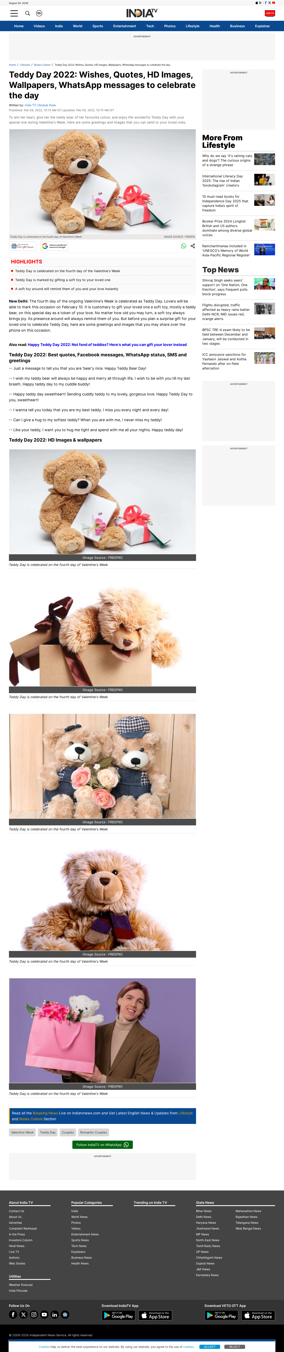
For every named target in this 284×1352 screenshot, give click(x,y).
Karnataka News (207, 1275)
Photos (170, 26)
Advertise (15, 1222)
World (77, 26)
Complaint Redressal (23, 1228)
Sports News (80, 1240)
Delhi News (203, 1217)
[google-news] (65, 1314)
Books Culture (42, 64)
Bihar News (203, 1211)
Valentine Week (22, 1132)
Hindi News (16, 1246)
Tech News (78, 1246)
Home (18, 26)
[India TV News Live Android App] (118, 1315)
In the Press (17, 1234)
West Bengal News (248, 1228)
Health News (80, 1263)
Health (215, 26)
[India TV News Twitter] (269, 2)
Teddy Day (48, 1132)
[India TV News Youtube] (273, 2)
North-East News (207, 1240)
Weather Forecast (21, 1285)
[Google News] (22, 246)
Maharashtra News (248, 1211)
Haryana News (206, 1222)
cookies (188, 1346)
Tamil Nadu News (208, 1246)
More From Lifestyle (222, 141)
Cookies (44, 1346)
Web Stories (17, 1263)
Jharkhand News (207, 1228)
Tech (150, 26)
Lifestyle (192, 26)
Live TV (14, 1251)
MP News (202, 1234)
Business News (81, 1257)
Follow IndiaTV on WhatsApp (99, 1145)
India (59, 26)
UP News (202, 1251)
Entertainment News (85, 1234)
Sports (98, 26)
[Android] (260, 2)
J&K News (203, 1269)
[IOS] (256, 2)
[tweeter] (23, 1314)
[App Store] (155, 1315)
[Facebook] (13, 1314)
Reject (234, 1346)
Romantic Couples (93, 1132)
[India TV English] (142, 13)
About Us (15, 1217)
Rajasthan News (246, 1217)
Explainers (78, 1251)
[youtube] (44, 1314)
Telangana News (247, 1222)
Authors (14, 1257)
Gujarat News (205, 1263)
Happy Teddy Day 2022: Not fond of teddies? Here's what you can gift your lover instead (107, 344)
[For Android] (221, 1315)
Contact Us (16, 1211)
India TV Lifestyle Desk (40, 105)
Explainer (262, 26)
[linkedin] (55, 1314)
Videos (39, 26)
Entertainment (124, 26)
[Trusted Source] (54, 246)
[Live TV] (270, 13)
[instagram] (34, 1314)
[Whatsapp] (183, 246)
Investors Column (20, 1240)
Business (237, 26)
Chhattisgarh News (209, 1257)
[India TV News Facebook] (265, 2)
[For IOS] (258, 1315)
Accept (210, 1346)
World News (79, 1217)
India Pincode (18, 1290)
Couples (68, 1132)
